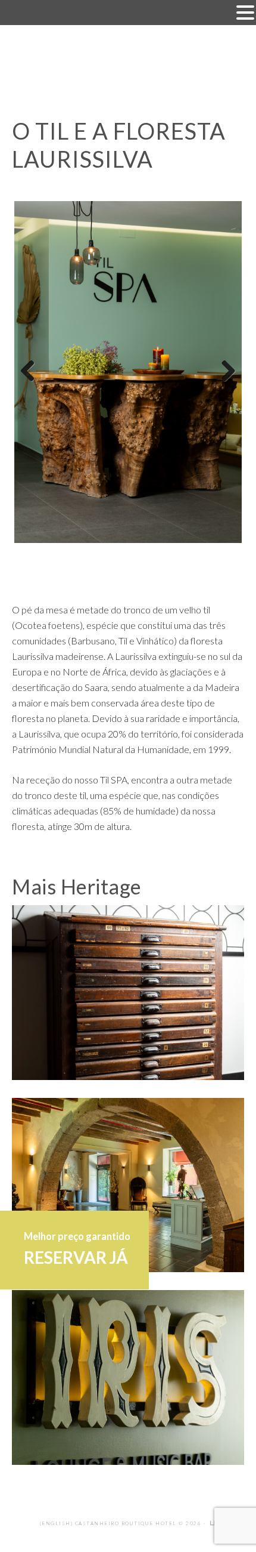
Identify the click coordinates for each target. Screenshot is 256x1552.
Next (224, 372)
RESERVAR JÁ (76, 1257)
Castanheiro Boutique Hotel (128, 65)
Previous (32, 372)
